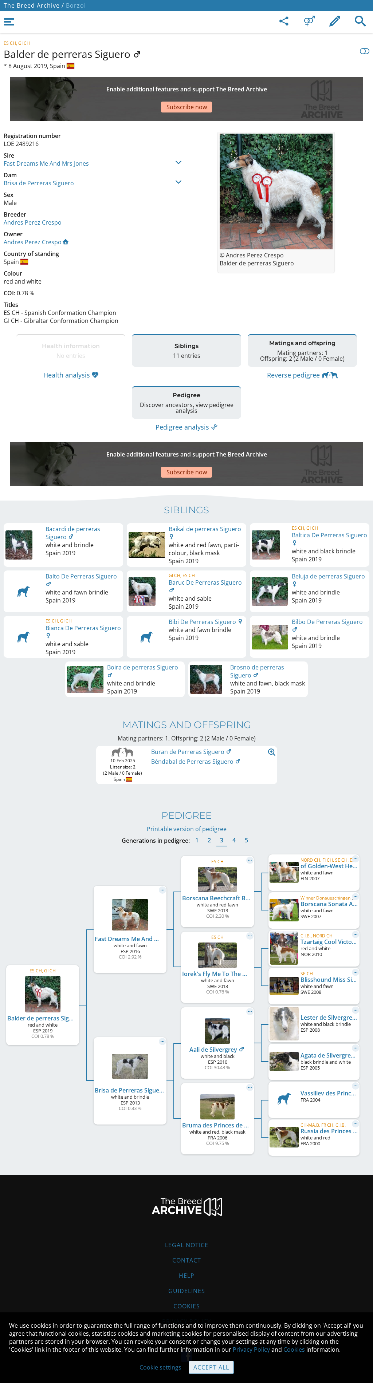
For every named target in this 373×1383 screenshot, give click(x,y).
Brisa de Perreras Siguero (39, 183)
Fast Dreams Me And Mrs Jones (46, 163)
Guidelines (186, 1291)
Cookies (186, 1306)
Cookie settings (160, 1367)
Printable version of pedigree (187, 829)
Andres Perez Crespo (33, 222)
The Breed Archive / (34, 5)
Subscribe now (186, 107)
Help (187, 1276)
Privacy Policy (251, 1350)
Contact (186, 1260)
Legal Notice (186, 1245)
